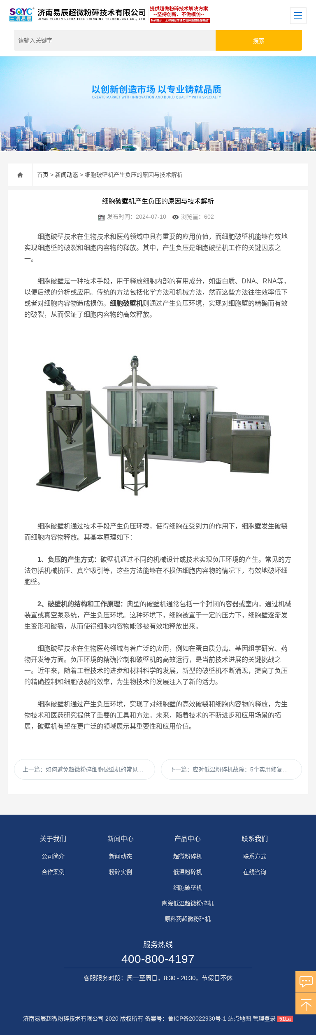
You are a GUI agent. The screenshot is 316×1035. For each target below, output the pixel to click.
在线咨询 (254, 872)
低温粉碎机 (187, 872)
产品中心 (187, 838)
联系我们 (255, 838)
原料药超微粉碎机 (188, 919)
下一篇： (232, 769)
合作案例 (53, 872)
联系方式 (254, 856)
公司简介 (53, 856)
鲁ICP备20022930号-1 (197, 1018)
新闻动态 (66, 174)
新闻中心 (120, 838)
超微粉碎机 (187, 856)
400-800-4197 (158, 959)
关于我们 (53, 838)
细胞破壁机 (187, 887)
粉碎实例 (120, 872)
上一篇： (89, 769)
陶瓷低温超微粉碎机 (188, 903)
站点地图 (239, 1018)
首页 (43, 174)
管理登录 (264, 1018)
